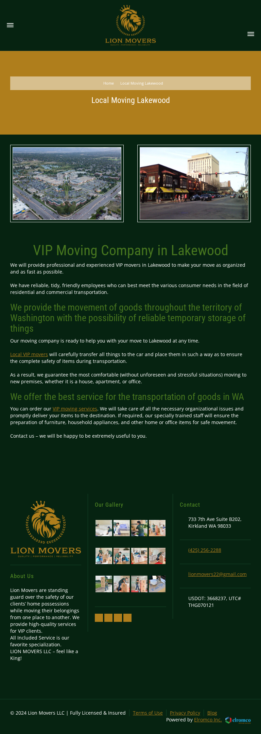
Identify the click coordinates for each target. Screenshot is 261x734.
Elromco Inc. (208, 719)
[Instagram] (127, 618)
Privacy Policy (185, 713)
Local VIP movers (29, 354)
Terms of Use (148, 713)
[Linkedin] (118, 618)
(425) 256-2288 (204, 550)
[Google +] (108, 618)
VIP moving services (75, 408)
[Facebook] (99, 618)
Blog (212, 713)
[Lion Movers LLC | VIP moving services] (130, 25)
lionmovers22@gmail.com (217, 574)
